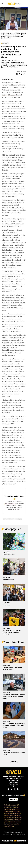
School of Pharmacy (9, 95)
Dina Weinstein (8, 79)
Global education (8, 519)
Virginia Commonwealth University (13, 776)
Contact (7, 832)
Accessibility (18, 832)
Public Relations (13, 782)
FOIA (11, 834)
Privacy (12, 832)
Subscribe (13, 799)
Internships (18, 519)
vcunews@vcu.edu (13, 786)
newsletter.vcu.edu (10, 503)
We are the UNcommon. (14, 841)
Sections (2, 3)
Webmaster (6, 834)
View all (14, 761)
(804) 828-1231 (13, 784)
